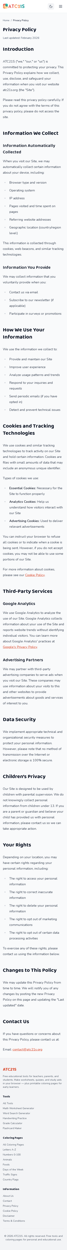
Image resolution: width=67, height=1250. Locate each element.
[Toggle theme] (51, 6)
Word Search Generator (16, 1113)
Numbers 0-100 (12, 1154)
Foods (6, 1164)
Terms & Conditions (14, 1221)
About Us (8, 1196)
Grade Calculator (12, 1123)
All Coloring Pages (13, 1144)
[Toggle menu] (60, 6)
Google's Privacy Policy (20, 647)
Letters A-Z (9, 1149)
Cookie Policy (35, 575)
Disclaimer (9, 1216)
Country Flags (11, 1179)
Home (6, 20)
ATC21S (9, 1069)
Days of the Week (13, 1169)
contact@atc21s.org (27, 1049)
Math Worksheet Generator (18, 1108)
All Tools (8, 1103)
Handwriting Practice (15, 1118)
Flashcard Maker (12, 1128)
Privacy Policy (10, 1206)
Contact (7, 1201)
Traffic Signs (10, 1174)
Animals (7, 1159)
